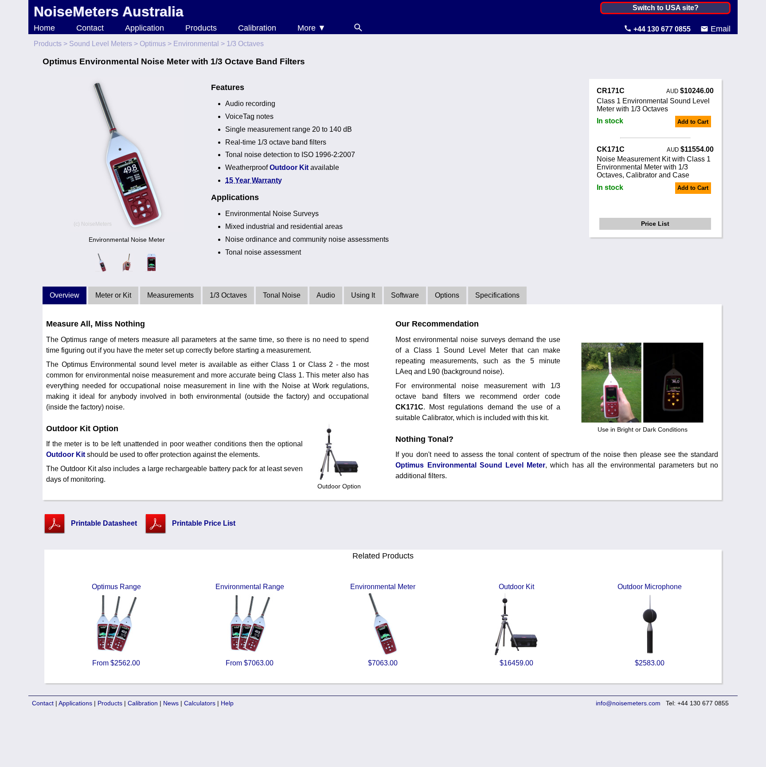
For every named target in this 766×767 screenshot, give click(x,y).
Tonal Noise (282, 295)
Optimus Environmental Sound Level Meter (470, 465)
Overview (64, 295)
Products (201, 28)
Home (44, 28)
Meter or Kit (113, 295)
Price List (655, 223)
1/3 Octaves (228, 295)
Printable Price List (203, 523)
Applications (75, 703)
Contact (90, 28)
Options (447, 295)
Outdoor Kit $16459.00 (516, 625)
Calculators (199, 703)
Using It (363, 295)
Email (719, 28)
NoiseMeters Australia (109, 12)
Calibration (257, 28)
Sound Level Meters (100, 43)
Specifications (497, 295)
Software (405, 295)
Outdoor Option (339, 486)
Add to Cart (692, 121)
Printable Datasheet (104, 523)
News (171, 703)
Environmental (196, 43)
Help (227, 703)
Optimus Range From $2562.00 (116, 625)
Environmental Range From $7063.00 (249, 625)
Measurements (170, 295)
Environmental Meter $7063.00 (382, 625)
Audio (326, 295)
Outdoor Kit (289, 167)
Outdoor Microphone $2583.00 (649, 625)
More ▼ (311, 28)
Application (144, 28)
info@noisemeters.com (628, 703)
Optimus (153, 43)
